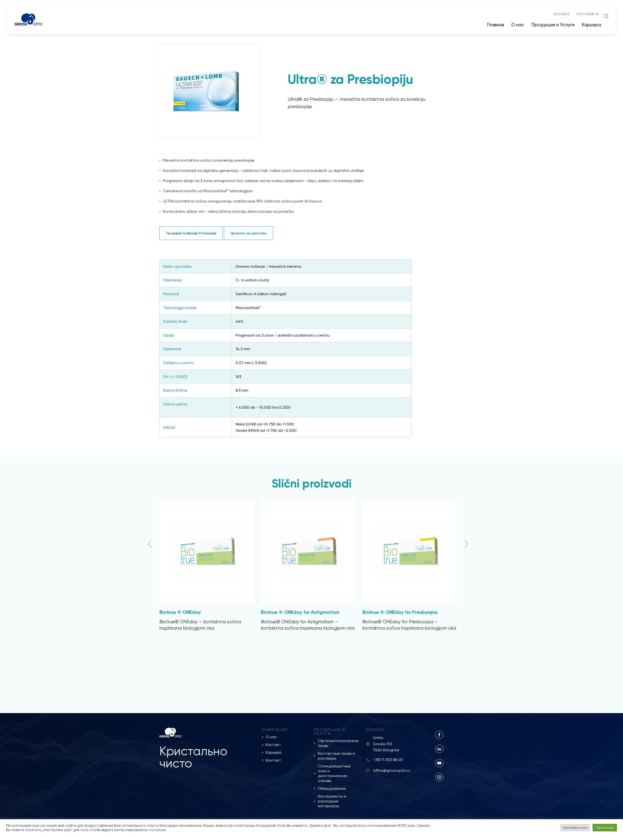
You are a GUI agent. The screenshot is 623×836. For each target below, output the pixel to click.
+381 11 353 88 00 (388, 759)
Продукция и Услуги (553, 25)
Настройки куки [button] (575, 827)
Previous (166, 541)
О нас (517, 25)
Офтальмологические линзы (338, 743)
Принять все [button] (605, 827)
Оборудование (332, 788)
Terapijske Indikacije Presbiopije (191, 233)
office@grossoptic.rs (391, 770)
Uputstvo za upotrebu (248, 233)
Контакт (562, 14)
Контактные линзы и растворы (336, 756)
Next (457, 541)
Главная (495, 25)
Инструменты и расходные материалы (332, 801)
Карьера (591, 25)
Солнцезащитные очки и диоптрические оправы (334, 773)
